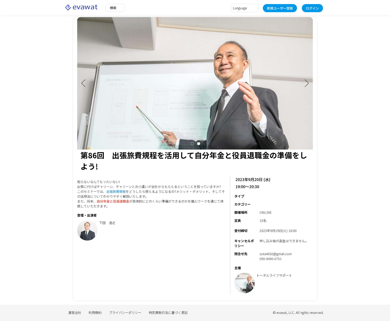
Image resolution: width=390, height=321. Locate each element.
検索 (113, 7)
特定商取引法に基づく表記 (168, 312)
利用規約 (95, 312)
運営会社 (74, 312)
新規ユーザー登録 (280, 8)
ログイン (312, 8)
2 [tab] (198, 143)
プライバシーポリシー (125, 312)
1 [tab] (192, 143)
